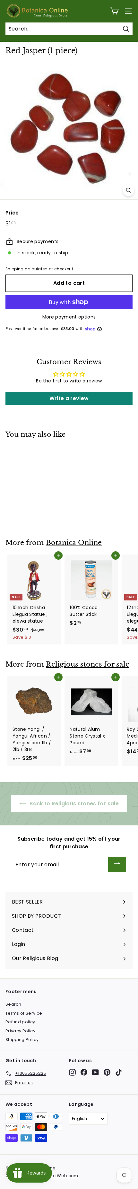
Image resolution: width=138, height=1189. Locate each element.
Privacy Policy (20, 1031)
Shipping (14, 269)
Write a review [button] (69, 398)
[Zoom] (128, 190)
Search (13, 1004)
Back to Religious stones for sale (73, 803)
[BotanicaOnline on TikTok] (118, 1072)
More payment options (69, 317)
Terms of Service (23, 1013)
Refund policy (20, 1022)
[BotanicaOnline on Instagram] (72, 1072)
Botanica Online (74, 542)
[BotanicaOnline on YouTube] (95, 1072)
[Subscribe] (117, 864)
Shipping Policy (22, 1039)
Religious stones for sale (87, 664)
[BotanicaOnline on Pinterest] (107, 1072)
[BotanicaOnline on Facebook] (84, 1072)
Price (12, 212)
